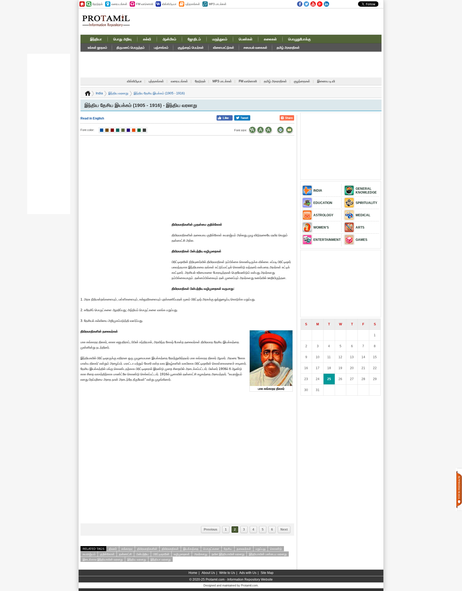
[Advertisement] (271, 21)
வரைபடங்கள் (179, 81)
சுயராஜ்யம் (89, 554)
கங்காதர (127, 548)
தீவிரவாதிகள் (170, 548)
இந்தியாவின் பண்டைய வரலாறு (268, 554)
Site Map (267, 573)
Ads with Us (247, 573)
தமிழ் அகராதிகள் (288, 47)
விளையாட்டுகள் (223, 47)
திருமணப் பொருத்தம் (131, 47)
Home (192, 573)
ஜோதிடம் (194, 39)
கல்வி (147, 39)
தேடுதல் (200, 81)
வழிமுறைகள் (182, 554)
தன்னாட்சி (125, 554)
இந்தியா (96, 39)
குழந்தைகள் (302, 81)
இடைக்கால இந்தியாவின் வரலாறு (103, 559)
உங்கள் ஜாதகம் (97, 47)
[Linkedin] (326, 4)
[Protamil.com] (82, 4)
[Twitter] (306, 4)
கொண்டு (276, 548)
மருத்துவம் (219, 39)
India (99, 93)
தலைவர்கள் (244, 548)
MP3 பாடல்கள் (222, 81)
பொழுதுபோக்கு (299, 39)
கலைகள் (270, 39)
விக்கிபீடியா (134, 81)
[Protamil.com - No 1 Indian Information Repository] (108, 23)
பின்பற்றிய (142, 554)
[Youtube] (313, 4)
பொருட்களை (211, 548)
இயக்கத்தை (191, 548)
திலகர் (113, 548)
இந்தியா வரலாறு (161, 559)
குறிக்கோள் (107, 554)
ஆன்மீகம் (169, 39)
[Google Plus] (320, 4)
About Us (208, 573)
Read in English (92, 118)
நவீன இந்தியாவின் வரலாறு (228, 554)
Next (284, 529)
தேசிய (228, 548)
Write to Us (227, 573)
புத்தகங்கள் (156, 81)
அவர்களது (200, 554)
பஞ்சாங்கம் (161, 47)
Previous (210, 529)
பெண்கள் (245, 39)
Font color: (87, 130)
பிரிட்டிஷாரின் (161, 554)
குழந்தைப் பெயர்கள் (191, 47)
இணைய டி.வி (326, 81)
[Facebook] (300, 4)
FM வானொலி (248, 81)
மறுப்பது (260, 548)
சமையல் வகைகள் (255, 47)
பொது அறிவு (122, 39)
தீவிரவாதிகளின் (147, 548)
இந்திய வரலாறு (118, 93)
